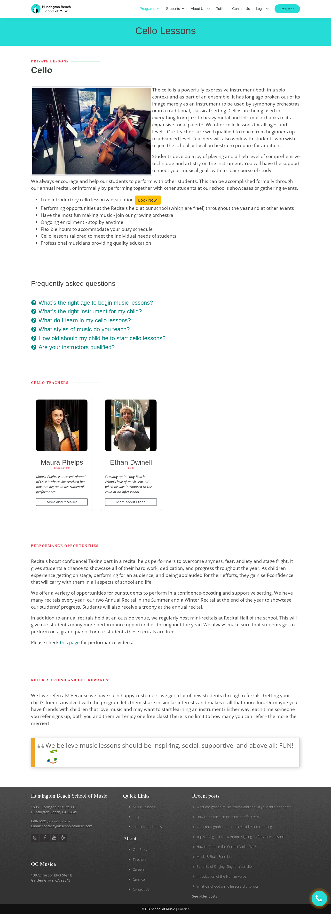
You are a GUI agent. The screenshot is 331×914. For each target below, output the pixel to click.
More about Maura (62, 502)
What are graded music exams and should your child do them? (244, 807)
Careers (139, 869)
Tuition (221, 9)
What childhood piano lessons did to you (227, 886)
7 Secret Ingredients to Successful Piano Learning (234, 826)
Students (173, 9)
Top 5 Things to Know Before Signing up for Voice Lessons (240, 836)
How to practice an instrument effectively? (228, 817)
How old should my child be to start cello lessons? (101, 338)
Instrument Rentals (147, 826)
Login (260, 9)
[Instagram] (35, 837)
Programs (147, 9)
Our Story (140, 849)
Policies (183, 909)
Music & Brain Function (214, 856)
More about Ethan (131, 502)
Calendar (139, 879)
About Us (198, 9)
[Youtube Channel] (54, 837)
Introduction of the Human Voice (221, 876)
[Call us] (319, 898)
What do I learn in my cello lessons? (84, 320)
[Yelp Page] (63, 837)
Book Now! (148, 200)
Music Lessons (144, 807)
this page (70, 642)
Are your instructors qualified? (76, 347)
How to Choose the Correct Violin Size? (226, 846)
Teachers (140, 859)
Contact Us (241, 9)
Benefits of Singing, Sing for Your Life (224, 866)
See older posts (204, 896)
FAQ (136, 817)
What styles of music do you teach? (83, 329)
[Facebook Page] (45, 837)
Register (287, 9)
